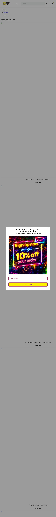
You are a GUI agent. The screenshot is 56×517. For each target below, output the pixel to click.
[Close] (48, 228)
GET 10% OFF (28, 284)
